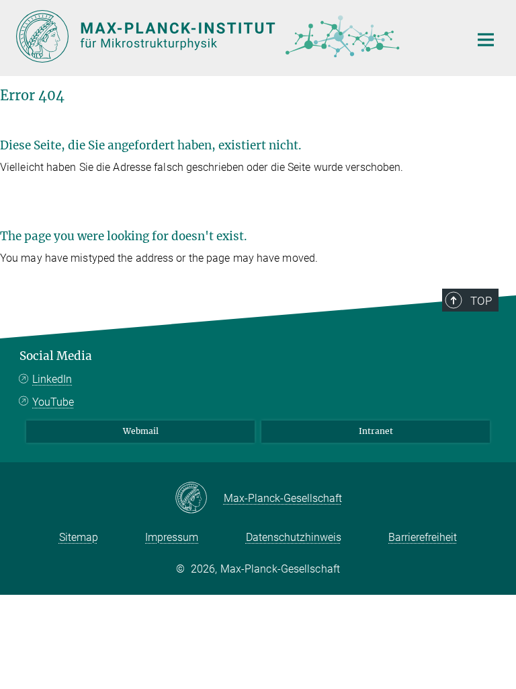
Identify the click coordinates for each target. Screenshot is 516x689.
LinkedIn (52, 379)
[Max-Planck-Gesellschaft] (199, 498)
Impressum (171, 537)
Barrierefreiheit (422, 537)
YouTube (53, 402)
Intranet (376, 431)
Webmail (141, 431)
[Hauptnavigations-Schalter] (485, 39)
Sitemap (78, 537)
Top (481, 300)
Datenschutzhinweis (293, 537)
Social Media (55, 356)
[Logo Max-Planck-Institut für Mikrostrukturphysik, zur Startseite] (234, 36)
